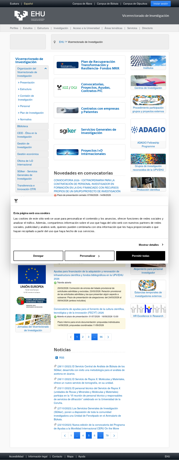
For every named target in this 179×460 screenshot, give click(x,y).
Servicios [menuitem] (132, 28)
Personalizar (87, 255)
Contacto (57, 456)
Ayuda (81, 456)
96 (102, 337)
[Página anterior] (64, 435)
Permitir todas (140, 255)
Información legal (37, 456)
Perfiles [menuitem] (14, 28)
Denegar (38, 255)
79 (108, 436)
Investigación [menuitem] (61, 28)
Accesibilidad (16, 456)
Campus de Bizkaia (107, 3)
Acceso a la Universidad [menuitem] (86, 28)
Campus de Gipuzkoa (135, 3)
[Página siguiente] (108, 337)
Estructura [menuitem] (43, 28)
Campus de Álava (82, 3)
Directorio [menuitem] (147, 28)
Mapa (70, 456)
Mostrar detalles (149, 244)
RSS (61, 357)
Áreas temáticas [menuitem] (113, 28)
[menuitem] (14, 3)
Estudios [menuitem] (28, 28)
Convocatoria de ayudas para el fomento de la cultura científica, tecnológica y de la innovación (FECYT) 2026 (89, 310)
